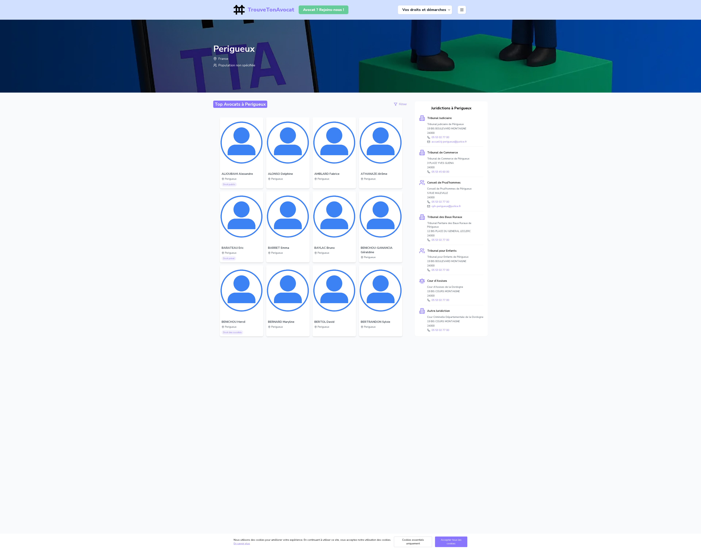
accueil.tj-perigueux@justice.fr (449, 141)
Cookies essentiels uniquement (413, 541)
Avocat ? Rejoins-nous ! (323, 9)
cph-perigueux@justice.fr (446, 206)
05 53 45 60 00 (440, 171)
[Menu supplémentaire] (462, 10)
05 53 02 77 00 (440, 137)
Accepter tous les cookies (451, 541)
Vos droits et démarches (424, 9)
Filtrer (403, 104)
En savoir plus (242, 543)
